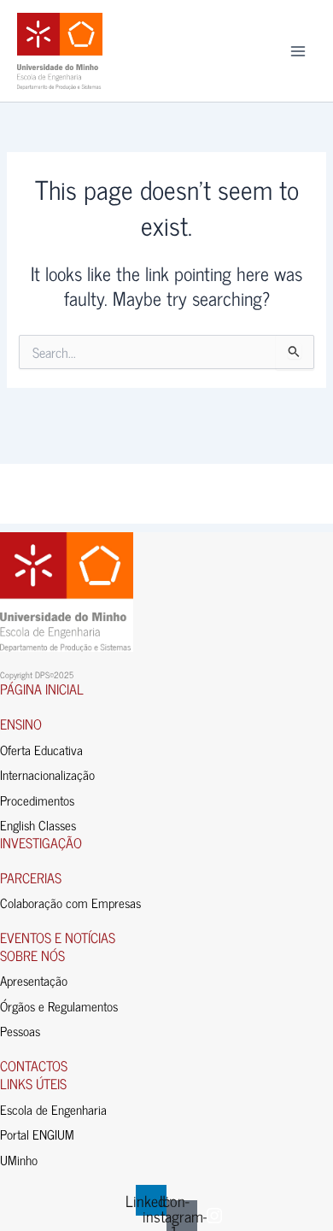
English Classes (38, 824)
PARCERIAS (30, 877)
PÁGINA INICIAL (42, 688)
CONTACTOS (33, 1065)
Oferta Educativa (41, 749)
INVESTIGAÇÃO (41, 842)
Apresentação (33, 980)
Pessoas (20, 1030)
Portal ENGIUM (37, 1134)
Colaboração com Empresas (70, 902)
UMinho (19, 1159)
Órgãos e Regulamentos (59, 1006)
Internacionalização (47, 774)
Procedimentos (37, 800)
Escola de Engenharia (53, 1109)
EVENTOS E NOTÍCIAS (57, 937)
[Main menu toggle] (298, 51)
